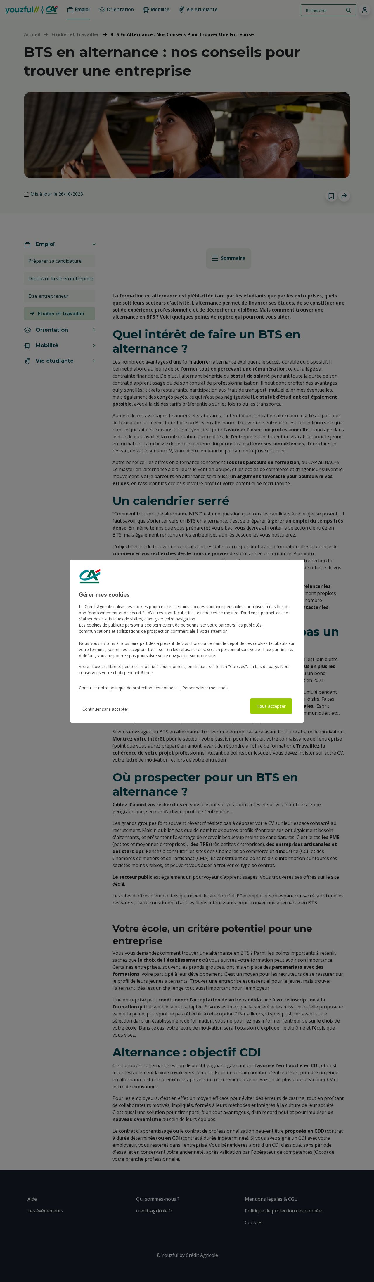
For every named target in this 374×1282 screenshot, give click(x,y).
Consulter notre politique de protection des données (128, 688)
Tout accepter (271, 706)
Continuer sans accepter (105, 709)
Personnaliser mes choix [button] (205, 688)
